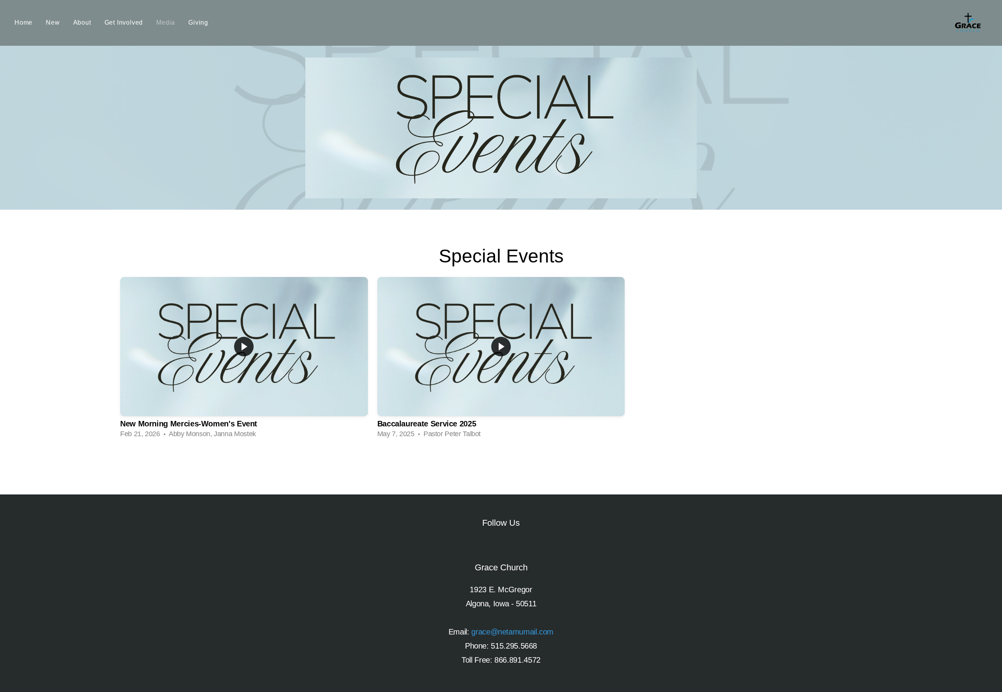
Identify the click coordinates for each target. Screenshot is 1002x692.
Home (23, 22)
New (52, 22)
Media (165, 22)
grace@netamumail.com (512, 631)
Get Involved (124, 22)
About (82, 22)
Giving (198, 22)
